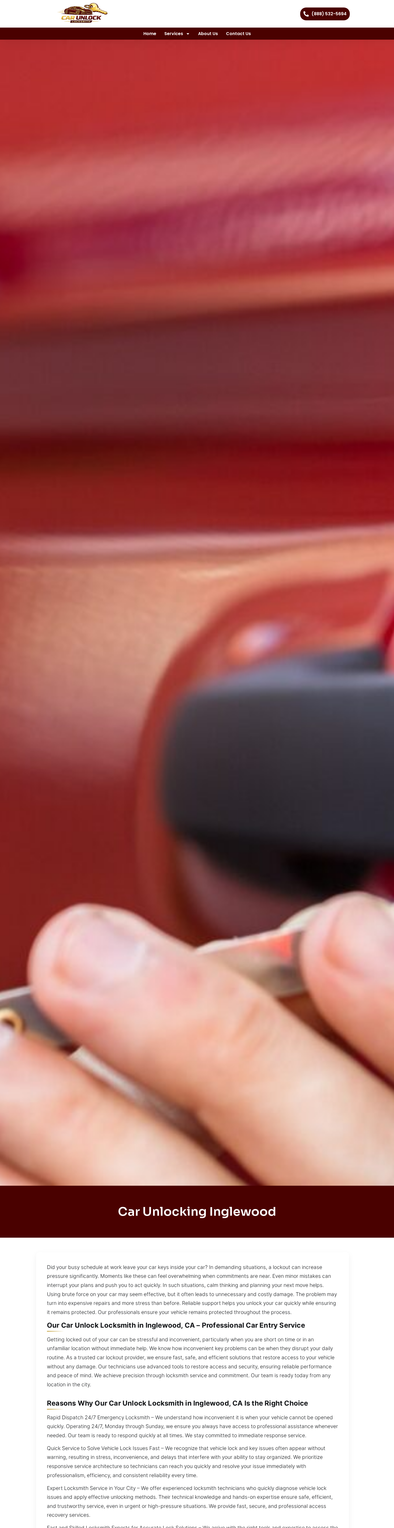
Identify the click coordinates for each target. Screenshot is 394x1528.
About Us (208, 34)
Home (149, 34)
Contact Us (238, 34)
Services (173, 34)
